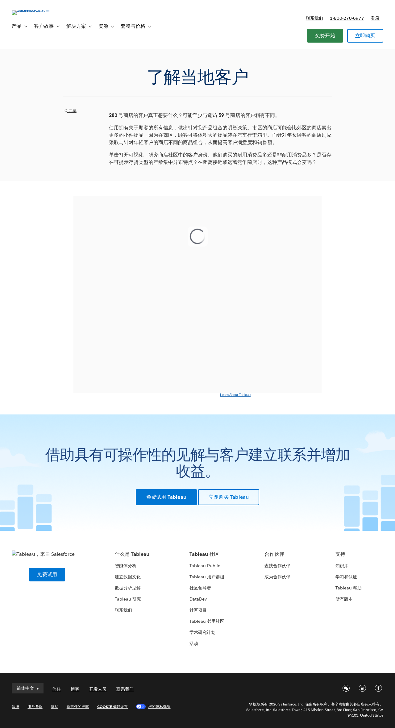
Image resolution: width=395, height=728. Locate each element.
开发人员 (97, 689)
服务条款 (34, 706)
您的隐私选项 (159, 706)
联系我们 (314, 18)
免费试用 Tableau (166, 497)
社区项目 (198, 610)
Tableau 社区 (204, 554)
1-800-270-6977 (347, 18)
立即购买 (365, 35)
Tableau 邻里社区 (206, 621)
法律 (15, 706)
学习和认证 (346, 577)
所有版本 (344, 599)
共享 (72, 110)
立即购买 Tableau (229, 497)
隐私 (54, 706)
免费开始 (325, 35)
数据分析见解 (128, 588)
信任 (56, 689)
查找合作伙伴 (277, 565)
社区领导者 (200, 588)
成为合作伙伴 (277, 577)
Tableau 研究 (128, 599)
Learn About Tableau (235, 395)
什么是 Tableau (132, 554)
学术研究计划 (202, 632)
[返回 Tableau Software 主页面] (35, 10)
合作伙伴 (274, 554)
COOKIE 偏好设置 (112, 706)
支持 (340, 554)
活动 (193, 643)
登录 (375, 18)
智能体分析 (125, 565)
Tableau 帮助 (348, 588)
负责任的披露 (78, 706)
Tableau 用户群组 (206, 577)
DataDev (198, 599)
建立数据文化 (128, 577)
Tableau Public (204, 565)
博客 (75, 689)
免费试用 (47, 574)
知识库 (341, 565)
